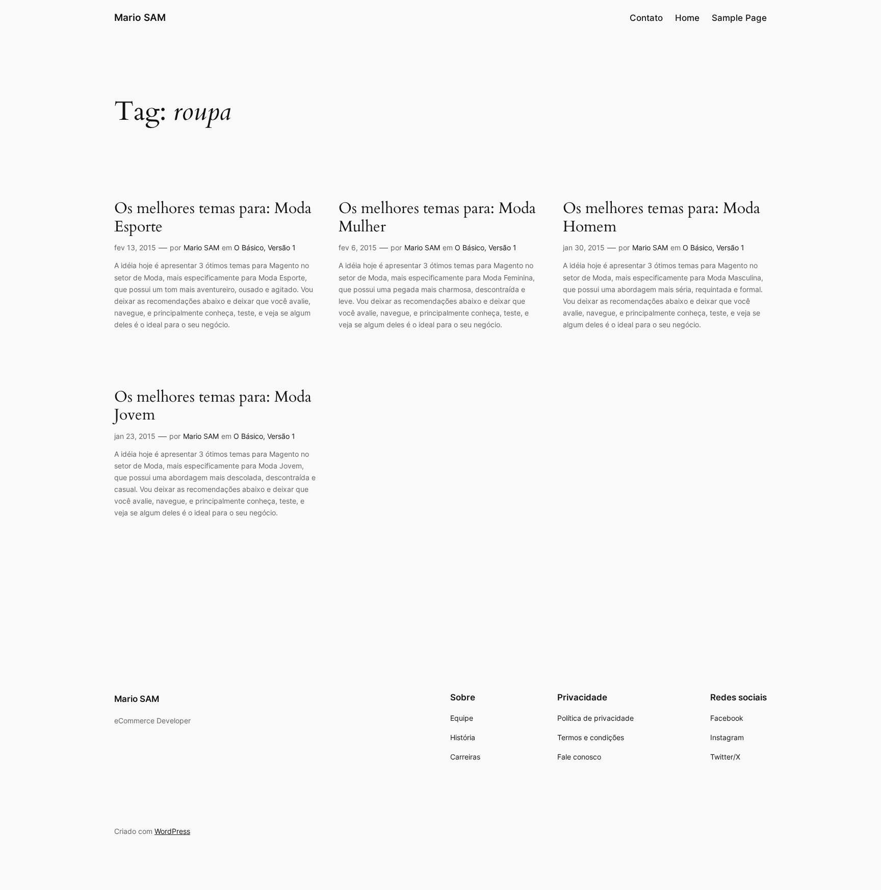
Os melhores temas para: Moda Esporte (213, 218)
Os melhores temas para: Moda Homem (661, 218)
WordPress (172, 831)
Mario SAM (140, 17)
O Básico (249, 247)
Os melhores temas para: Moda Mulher (437, 218)
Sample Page (739, 18)
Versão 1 (282, 247)
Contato (646, 18)
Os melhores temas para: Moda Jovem (213, 406)
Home (687, 18)
